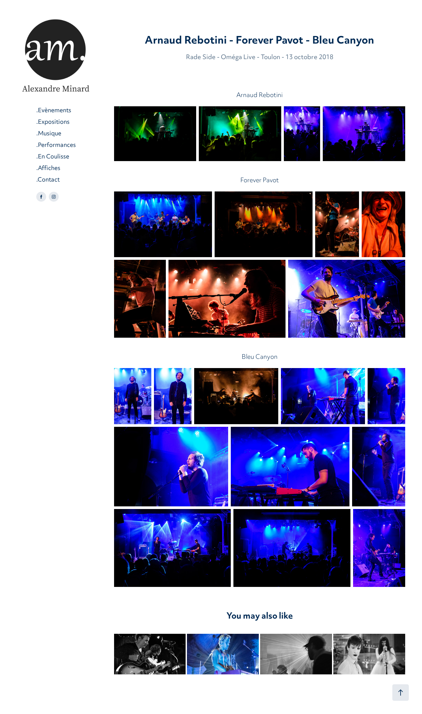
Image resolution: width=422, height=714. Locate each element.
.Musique (48, 134)
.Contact (48, 180)
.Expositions (53, 122)
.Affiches (48, 168)
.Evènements (53, 111)
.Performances (56, 145)
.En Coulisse (52, 157)
